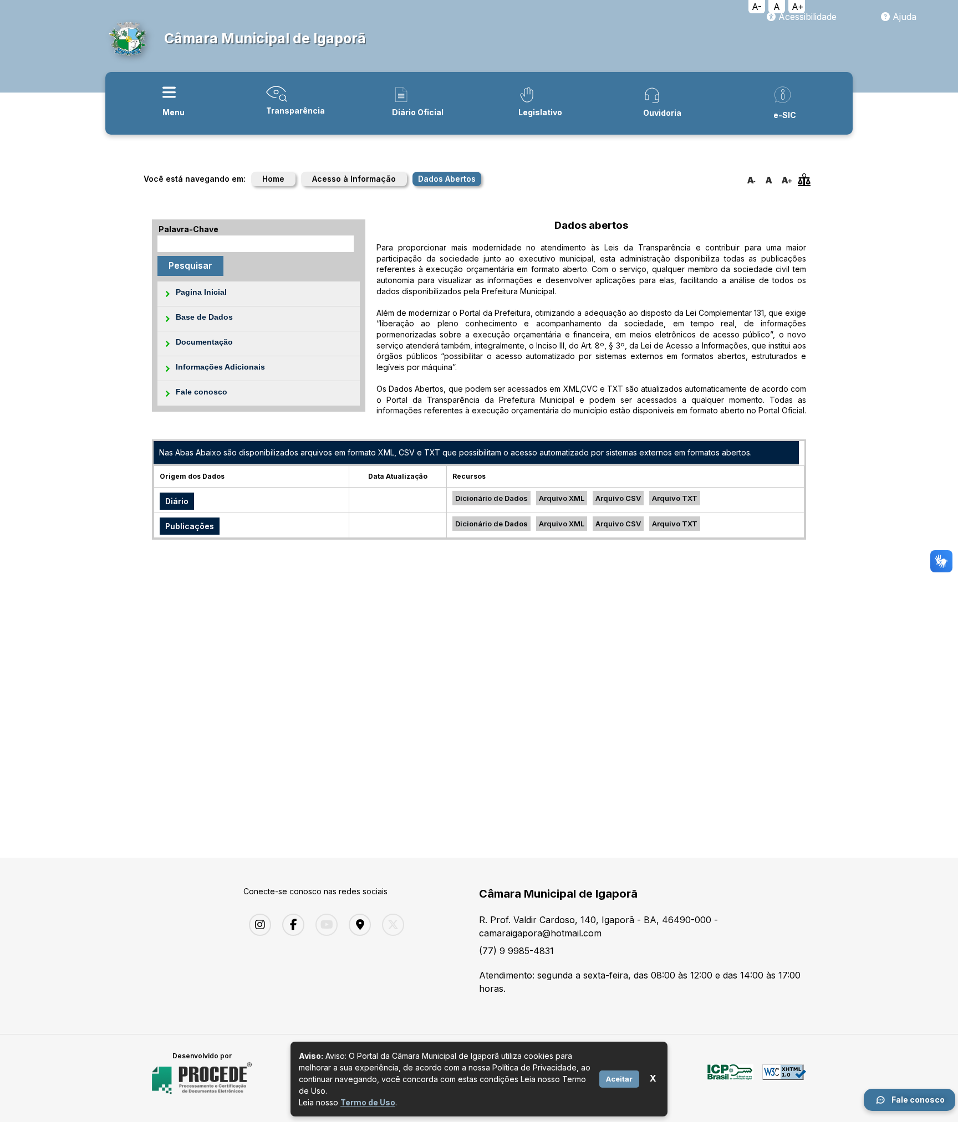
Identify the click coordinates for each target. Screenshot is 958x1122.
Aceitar (619, 1078)
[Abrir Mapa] (357, 925)
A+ (798, 6)
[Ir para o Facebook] (290, 925)
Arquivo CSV (618, 498)
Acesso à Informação (354, 178)
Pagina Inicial (201, 292)
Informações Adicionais (220, 366)
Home (273, 178)
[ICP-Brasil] (730, 1078)
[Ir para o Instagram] (257, 925)
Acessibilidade (806, 16)
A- (757, 6)
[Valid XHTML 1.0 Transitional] (784, 1078)
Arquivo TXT (674, 498)
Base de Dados (204, 316)
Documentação (204, 341)
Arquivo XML (561, 498)
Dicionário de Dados (491, 498)
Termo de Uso (367, 1102)
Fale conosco (201, 391)
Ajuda (903, 16)
